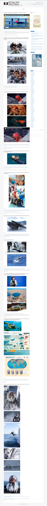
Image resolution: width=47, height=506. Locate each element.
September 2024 (33, 74)
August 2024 (32, 75)
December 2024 (32, 72)
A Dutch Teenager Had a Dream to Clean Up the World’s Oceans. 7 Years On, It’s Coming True (14, 313)
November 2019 (32, 119)
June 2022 (32, 95)
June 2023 (32, 86)
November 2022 (32, 91)
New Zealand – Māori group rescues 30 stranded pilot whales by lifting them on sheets (15, 12)
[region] (37, 61)
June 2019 (32, 123)
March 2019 (32, 125)
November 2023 (32, 82)
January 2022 (32, 99)
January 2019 (32, 127)
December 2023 (32, 81)
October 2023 (32, 83)
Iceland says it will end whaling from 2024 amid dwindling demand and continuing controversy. (14, 268)
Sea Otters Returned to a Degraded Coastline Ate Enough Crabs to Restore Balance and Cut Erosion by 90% (15, 166)
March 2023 (32, 88)
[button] (31, 20)
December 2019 (32, 118)
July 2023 (32, 85)
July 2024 (32, 76)
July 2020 (32, 113)
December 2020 (32, 109)
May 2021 (32, 105)
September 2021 (33, 102)
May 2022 (32, 96)
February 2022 (32, 98)
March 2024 (32, 79)
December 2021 (32, 100)
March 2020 (32, 116)
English (32, 12)
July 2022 (32, 94)
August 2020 (32, 112)
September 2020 (33, 111)
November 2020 (32, 110)
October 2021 (32, 101)
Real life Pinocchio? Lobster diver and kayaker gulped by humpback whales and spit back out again (16, 215)
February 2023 (32, 89)
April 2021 (32, 106)
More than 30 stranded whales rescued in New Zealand (10, 31)
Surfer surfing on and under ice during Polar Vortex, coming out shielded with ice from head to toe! (16, 384)
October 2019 (32, 120)
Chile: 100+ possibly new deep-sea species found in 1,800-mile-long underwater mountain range (16, 91)
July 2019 (32, 122)
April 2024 (32, 78)
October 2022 (32, 92)
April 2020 (32, 115)
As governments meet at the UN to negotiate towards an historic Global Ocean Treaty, (13, 379)
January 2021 (32, 108)
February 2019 (32, 126)
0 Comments (15, 13)
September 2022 (33, 93)
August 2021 (32, 103)
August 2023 (32, 84)
